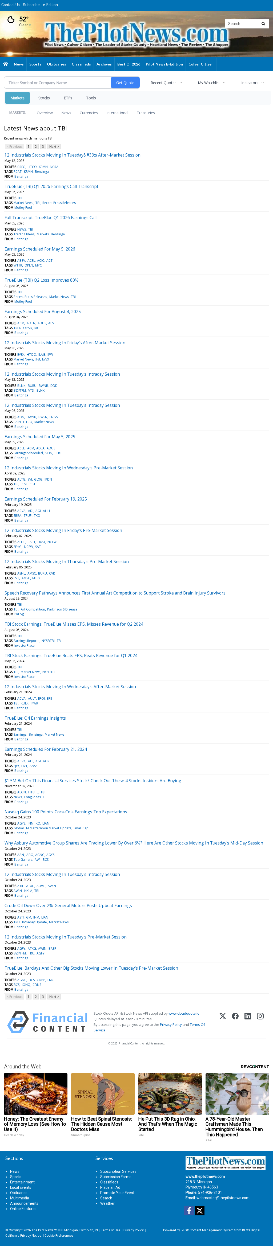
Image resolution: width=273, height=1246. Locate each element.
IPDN (48, 479)
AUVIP (41, 886)
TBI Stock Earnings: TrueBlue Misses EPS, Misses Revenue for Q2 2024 (74, 624)
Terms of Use (110, 1230)
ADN (20, 417)
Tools (91, 97)
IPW (50, 354)
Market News (23, 202)
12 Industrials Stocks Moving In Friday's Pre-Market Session (63, 530)
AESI (51, 323)
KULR (25, 703)
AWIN (52, 886)
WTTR (18, 265)
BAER (52, 948)
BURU (32, 385)
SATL (38, 546)
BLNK (21, 385)
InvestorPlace (24, 645)
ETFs (68, 97)
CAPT (31, 542)
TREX (17, 328)
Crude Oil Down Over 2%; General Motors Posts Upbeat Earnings (68, 905)
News (66, 112)
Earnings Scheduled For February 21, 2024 (46, 749)
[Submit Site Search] (263, 23)
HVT (24, 766)
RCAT (18, 171)
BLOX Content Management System (207, 1230)
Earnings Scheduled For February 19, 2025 (46, 499)
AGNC (39, 854)
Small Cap (81, 828)
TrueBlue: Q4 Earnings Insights (35, 718)
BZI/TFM (20, 390)
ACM (20, 323)
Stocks (44, 97)
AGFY (21, 948)
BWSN (42, 417)
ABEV (21, 260)
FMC (50, 980)
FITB (31, 792)
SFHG (18, 546)
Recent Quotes (163, 82)
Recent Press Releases (59, 202)
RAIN (17, 422)
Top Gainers (23, 859)
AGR (46, 761)
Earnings (20, 734)
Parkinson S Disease (62, 609)
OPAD (27, 328)
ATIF (20, 886)
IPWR (34, 703)
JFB (37, 359)
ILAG (41, 354)
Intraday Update (34, 922)
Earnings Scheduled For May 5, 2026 (40, 249)
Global (19, 828)
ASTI (20, 917)
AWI (38, 859)
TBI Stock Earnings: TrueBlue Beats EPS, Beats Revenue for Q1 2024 (71, 655)
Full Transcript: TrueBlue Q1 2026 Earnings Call (51, 217)
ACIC (40, 260)
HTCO (32, 167)
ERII (49, 698)
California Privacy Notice (23, 1235)
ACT (49, 260)
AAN (20, 854)
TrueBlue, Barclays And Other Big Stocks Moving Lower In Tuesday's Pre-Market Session (91, 968)
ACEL (31, 260)
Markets (17, 97)
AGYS (21, 823)
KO (38, 823)
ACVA (21, 511)
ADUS (42, 323)
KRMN (43, 167)
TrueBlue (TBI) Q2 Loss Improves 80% (41, 280)
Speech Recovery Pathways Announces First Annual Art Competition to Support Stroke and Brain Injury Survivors (115, 593)
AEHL (21, 542)
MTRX (36, 578)
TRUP (28, 515)
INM (31, 823)
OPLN (29, 265)
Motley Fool (23, 207)
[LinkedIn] (247, 1022)
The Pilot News (42, 1230)
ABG (29, 854)
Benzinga (42, 171)
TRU (17, 922)
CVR (52, 573)
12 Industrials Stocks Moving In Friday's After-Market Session (65, 343)
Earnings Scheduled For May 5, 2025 (40, 437)
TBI (19, 198)
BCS (46, 859)
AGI (38, 511)
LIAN (45, 823)
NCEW (52, 542)
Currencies (89, 112)
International (117, 112)
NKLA (28, 890)
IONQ (26, 984)
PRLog (19, 614)
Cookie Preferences (59, 1235)
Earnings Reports (26, 640)
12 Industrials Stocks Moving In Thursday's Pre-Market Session (67, 561)
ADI (30, 511)
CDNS (41, 980)
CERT (58, 453)
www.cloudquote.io (183, 1013)
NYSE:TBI (48, 640)
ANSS (33, 766)
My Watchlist (209, 82)
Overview (45, 112)
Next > (54, 146)
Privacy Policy (171, 1024)
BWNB (43, 385)
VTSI (31, 390)
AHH (46, 511)
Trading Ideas (24, 234)
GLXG (38, 479)
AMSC (31, 573)
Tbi (16, 609)
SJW (16, 766)
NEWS (21, 229)
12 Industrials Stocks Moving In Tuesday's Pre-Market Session (66, 937)
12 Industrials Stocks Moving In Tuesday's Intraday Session (62, 374)
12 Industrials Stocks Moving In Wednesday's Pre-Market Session (69, 468)
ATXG (30, 886)
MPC (38, 265)
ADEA (40, 448)
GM (28, 917)
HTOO (31, 354)
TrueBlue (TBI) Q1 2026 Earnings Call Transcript (51, 186)
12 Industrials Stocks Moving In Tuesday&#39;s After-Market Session (72, 155)
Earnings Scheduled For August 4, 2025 (43, 311)
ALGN (21, 792)
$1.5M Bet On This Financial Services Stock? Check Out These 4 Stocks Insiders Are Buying (93, 781)
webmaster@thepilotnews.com (223, 1198)
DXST (41, 542)
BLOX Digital (251, 1230)
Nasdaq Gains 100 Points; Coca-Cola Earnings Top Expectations (66, 812)
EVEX (20, 354)
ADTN (31, 323)
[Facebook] (235, 1022)
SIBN (48, 453)
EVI (30, 479)
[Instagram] (260, 1022)
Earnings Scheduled (28, 453)
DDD (54, 385)
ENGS (54, 417)
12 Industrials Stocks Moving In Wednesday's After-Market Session (70, 687)
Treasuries (146, 112)
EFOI (41, 698)
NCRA (54, 167)
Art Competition (33, 609)
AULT (32, 698)
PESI (24, 484)
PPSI (32, 484)
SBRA (17, 515)
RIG (36, 328)
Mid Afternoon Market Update (48, 828)
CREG (21, 167)
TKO (37, 515)
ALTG (21, 479)
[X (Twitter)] (222, 1022)
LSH (16, 578)
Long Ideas (32, 797)
